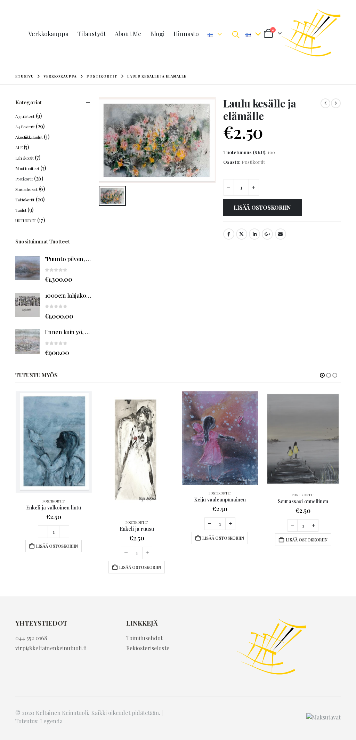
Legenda (51, 721)
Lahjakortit (24, 158)
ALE (19, 147)
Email (280, 234)
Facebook (228, 234)
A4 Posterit (25, 126)
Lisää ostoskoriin (262, 207)
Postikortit (253, 162)
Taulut (20, 210)
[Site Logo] (311, 34)
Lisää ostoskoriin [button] (57, 546)
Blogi (157, 34)
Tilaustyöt (91, 34)
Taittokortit (24, 199)
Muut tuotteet (27, 168)
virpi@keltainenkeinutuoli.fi (51, 648)
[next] (336, 103)
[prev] (325, 103)
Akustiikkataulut (28, 137)
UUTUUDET (25, 220)
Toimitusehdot (144, 638)
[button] (236, 34)
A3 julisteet (24, 116)
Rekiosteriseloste (147, 648)
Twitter (241, 234)
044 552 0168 (31, 638)
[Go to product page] (27, 268)
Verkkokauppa (48, 34)
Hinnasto (186, 34)
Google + (267, 234)
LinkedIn (254, 234)
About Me (128, 34)
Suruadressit (26, 189)
